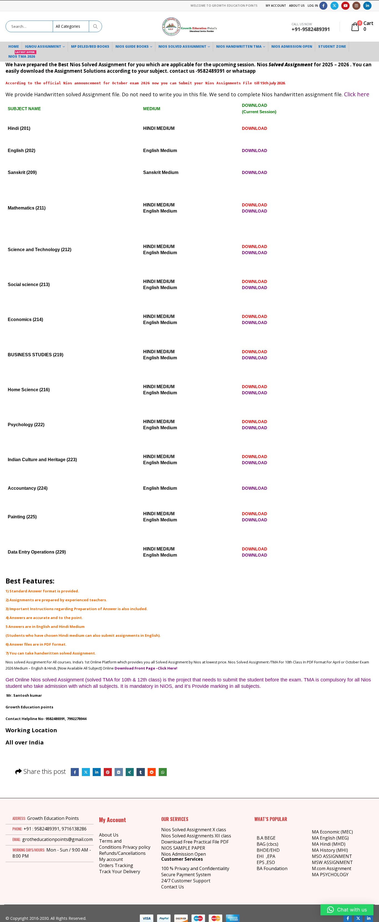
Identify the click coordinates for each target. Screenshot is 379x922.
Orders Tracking (116, 865)
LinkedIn (97, 772)
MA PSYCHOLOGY (331, 875)
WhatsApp (163, 772)
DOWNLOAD (254, 128)
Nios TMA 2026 (21, 55)
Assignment (338, 868)
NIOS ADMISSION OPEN (291, 46)
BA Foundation (272, 868)
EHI (261, 856)
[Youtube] (345, 6)
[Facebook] (323, 6)
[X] (334, 6)
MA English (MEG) (330, 838)
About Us (297, 5)
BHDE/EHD (268, 850)
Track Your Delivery (119, 871)
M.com (318, 868)
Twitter (86, 772)
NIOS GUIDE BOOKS (132, 46)
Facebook (75, 772)
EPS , (262, 862)
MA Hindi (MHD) (328, 844)
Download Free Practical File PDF (195, 842)
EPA (271, 856)
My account (111, 859)
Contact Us (172, 887)
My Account (276, 5)
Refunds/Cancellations (122, 853)
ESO (271, 862)
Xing (130, 772)
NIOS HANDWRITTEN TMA (239, 46)
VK (119, 772)
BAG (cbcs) (267, 844)
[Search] (95, 26)
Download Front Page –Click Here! (146, 668)
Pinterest (108, 772)
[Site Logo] (189, 26)
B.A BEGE (266, 838)
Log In (313, 5)
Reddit (152, 772)
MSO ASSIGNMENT (332, 856)
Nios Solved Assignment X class (193, 830)
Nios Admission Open (183, 854)
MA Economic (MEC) (332, 832)
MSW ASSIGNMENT (332, 862)
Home (13, 46)
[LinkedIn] (367, 6)
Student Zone (332, 46)
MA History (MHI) (330, 850)
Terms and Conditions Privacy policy (124, 844)
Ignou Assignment (43, 46)
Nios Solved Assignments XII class (196, 836)
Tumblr (141, 772)
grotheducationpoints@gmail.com (57, 839)
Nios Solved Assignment (182, 46)
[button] (346, 909)
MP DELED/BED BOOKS (90, 46)
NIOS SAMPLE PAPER (183, 848)
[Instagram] (356, 6)
